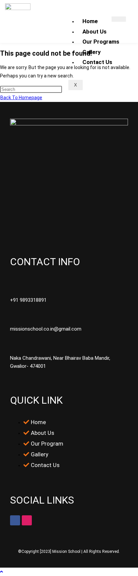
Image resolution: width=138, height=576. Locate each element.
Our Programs (100, 41)
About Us (94, 31)
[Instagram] (27, 520)
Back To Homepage (21, 97)
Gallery (91, 52)
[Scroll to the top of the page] (1, 571)
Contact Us (97, 62)
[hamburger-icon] (118, 19)
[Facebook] (15, 520)
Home (90, 21)
